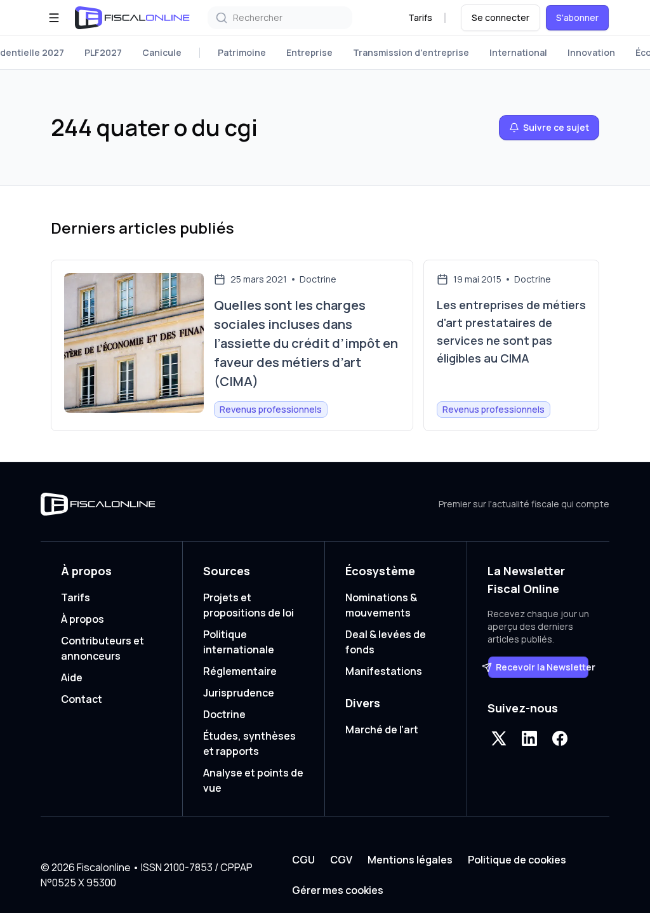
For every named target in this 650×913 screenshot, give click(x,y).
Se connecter (500, 17)
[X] (499, 738)
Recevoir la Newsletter (542, 667)
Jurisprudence (238, 693)
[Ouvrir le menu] (54, 18)
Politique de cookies (517, 860)
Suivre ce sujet (556, 127)
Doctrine (224, 714)
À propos (82, 619)
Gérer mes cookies (337, 890)
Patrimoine (242, 52)
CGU (303, 860)
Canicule (162, 52)
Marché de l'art (381, 729)
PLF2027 (103, 52)
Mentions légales (410, 860)
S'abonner (577, 17)
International (518, 52)
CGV (341, 860)
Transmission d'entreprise (411, 52)
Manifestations (383, 671)
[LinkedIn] (529, 738)
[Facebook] (559, 738)
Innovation (591, 52)
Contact (81, 699)
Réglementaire (240, 671)
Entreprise (309, 52)
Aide (72, 677)
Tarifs (420, 17)
